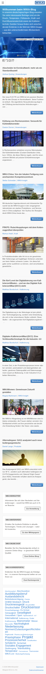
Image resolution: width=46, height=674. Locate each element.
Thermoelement (23, 651)
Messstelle (9, 624)
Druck (25, 602)
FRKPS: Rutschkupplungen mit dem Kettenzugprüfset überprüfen (23, 228)
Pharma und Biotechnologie (23, 634)
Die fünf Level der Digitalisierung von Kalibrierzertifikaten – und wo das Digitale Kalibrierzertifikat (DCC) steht (22, 283)
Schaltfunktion (32, 640)
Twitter (7, 60)
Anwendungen (21, 74)
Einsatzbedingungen (12, 610)
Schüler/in (10, 643)
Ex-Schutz (24, 610)
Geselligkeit (24, 613)
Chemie (27, 599)
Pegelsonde (9, 634)
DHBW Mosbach (13, 602)
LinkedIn (13, 60)
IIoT (35, 615)
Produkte (17, 446)
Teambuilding (23, 648)
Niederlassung (14, 626)
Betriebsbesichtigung (14, 599)
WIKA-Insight (22, 180)
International (11, 618)
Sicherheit (21, 643)
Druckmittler (30, 605)
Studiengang (10, 648)
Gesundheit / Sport (13, 615)
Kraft (16, 234)
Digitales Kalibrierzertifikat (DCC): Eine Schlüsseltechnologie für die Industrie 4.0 (21, 337)
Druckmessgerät (14, 604)
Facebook (3, 60)
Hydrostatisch (28, 615)
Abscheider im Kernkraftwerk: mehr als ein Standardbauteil (22, 69)
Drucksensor (30, 607)
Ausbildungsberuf (16, 593)
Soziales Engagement (18, 645)
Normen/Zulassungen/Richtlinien (22, 630)
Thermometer (34, 651)
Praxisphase (13, 637)
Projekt (27, 637)
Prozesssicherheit (15, 640)
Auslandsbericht (14, 596)
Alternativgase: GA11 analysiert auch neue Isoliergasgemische (22, 441)
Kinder (32, 618)
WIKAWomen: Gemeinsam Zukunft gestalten (18, 390)
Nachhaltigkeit (21, 623)
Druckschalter (12, 607)
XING (10, 60)
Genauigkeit (10, 613)
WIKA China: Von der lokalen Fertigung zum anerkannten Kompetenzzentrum (22, 175)
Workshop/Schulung (22, 654)
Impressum (40, 667)
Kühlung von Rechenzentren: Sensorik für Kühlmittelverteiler (22, 122)
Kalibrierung (24, 289)
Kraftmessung (10, 621)
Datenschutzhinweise (36, 670)
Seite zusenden (16, 60)
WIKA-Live (9, 654)
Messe (34, 621)
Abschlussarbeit (10, 591)
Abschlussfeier (23, 591)
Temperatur (11, 651)
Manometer (23, 621)
